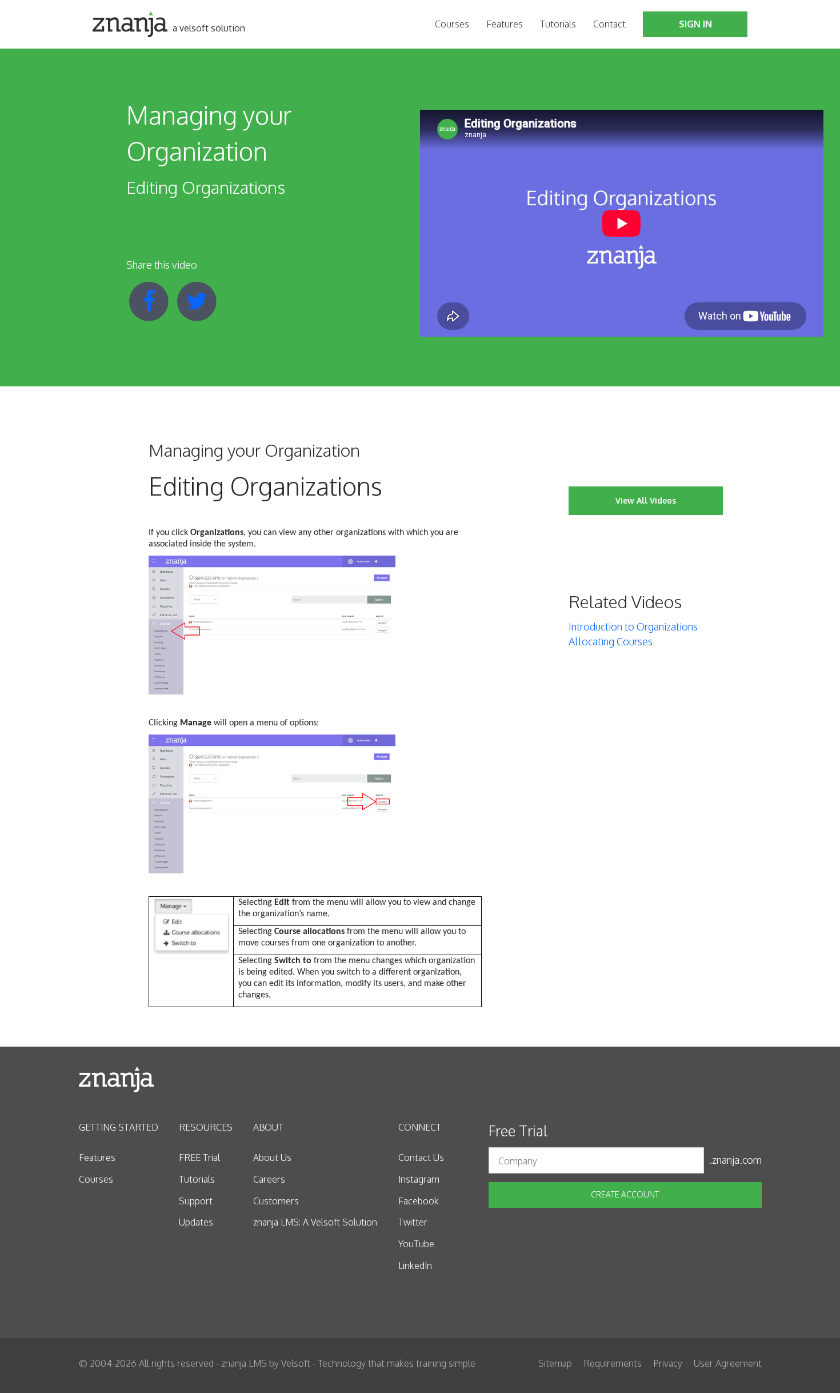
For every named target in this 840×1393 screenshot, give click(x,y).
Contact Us (421, 1157)
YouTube (416, 1244)
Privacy (667, 1363)
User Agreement (728, 1363)
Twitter (412, 1222)
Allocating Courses (611, 641)
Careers (269, 1179)
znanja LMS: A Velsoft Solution (315, 1222)
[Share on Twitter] (197, 300)
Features (504, 24)
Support (196, 1201)
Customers (276, 1201)
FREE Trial (199, 1157)
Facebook (418, 1201)
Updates (196, 1222)
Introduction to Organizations (633, 626)
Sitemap (555, 1363)
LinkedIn (415, 1265)
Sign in (695, 24)
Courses (452, 24)
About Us (272, 1157)
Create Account (625, 1194)
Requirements (612, 1363)
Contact (609, 24)
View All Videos (645, 500)
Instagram (418, 1179)
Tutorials (558, 24)
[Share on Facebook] (150, 300)
